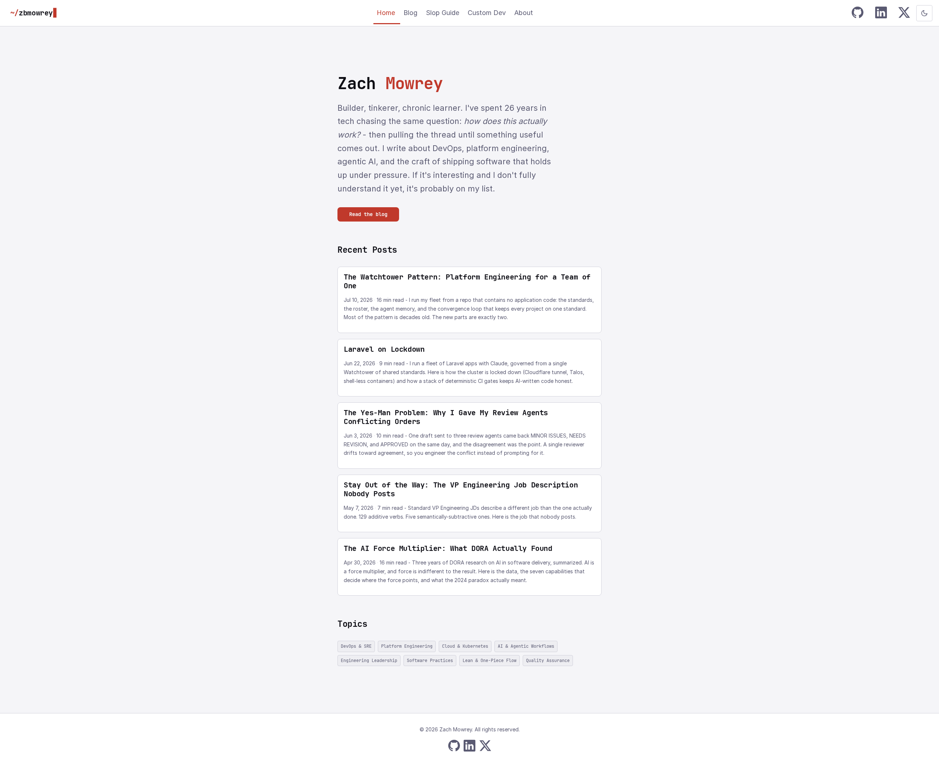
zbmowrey (34, 13)
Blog (411, 13)
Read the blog (368, 214)
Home (387, 13)
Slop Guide (443, 13)
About (523, 13)
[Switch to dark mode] (924, 13)
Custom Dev (488, 13)
